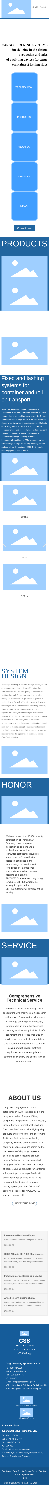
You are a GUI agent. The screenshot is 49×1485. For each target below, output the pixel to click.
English (43, 7)
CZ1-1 (24, 557)
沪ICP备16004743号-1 (13, 1483)
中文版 (35, 7)
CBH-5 (24, 517)
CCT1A (24, 596)
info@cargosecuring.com (24, 1382)
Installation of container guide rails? (23, 1276)
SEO (25, 1478)
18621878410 (19, 1371)
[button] (5, 544)
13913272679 (16, 1368)
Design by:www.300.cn (30, 1483)
